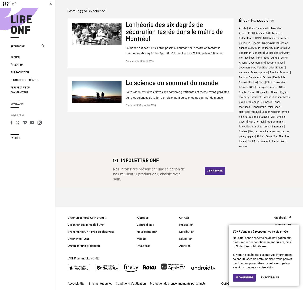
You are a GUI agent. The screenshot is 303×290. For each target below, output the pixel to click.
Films (261, 82)
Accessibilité (76, 283)
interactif (256, 97)
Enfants (280, 68)
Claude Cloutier (261, 48)
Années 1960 (246, 33)
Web (283, 141)
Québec (243, 131)
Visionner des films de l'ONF (86, 224)
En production (20, 72)
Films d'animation (276, 82)
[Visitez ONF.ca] (23, 4)
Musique (255, 112)
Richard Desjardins (267, 136)
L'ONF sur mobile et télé (83, 258)
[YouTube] (32, 123)
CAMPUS (260, 38)
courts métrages (259, 58)
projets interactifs (274, 126)
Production (186, 224)
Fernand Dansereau (250, 77)
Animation (276, 28)
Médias (141, 238)
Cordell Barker (273, 53)
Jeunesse (266, 102)
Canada (270, 38)
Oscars (243, 122)
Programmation (275, 122)
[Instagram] (40, 123)
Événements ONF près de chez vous (91, 231)
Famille (274, 72)
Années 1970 (262, 33)
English (15, 138)
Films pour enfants (267, 87)
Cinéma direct (270, 43)
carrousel (282, 38)
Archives (276, 33)
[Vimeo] (25, 123)
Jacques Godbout (272, 97)
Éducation (17, 65)
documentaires (275, 63)
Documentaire (257, 63)
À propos (143, 217)
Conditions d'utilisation (131, 283)
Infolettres (143, 246)
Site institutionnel (100, 283)
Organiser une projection (84, 246)
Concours (258, 53)
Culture (275, 58)
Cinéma (256, 43)
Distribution (186, 231)
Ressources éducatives (262, 131)
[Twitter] (17, 123)
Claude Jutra (278, 48)
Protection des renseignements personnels (178, 283)
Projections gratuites (250, 126)
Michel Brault (259, 107)
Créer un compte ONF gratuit (87, 217)
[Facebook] (11, 123)
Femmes (285, 72)
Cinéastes (244, 43)
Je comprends (244, 277)
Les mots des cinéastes (25, 80)
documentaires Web (250, 68)
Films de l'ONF (247, 87)
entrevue (244, 72)
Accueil (15, 57)
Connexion (17, 104)
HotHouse (272, 92)
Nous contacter (147, 231)
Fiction (253, 82)
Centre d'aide (145, 224)
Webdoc (243, 146)
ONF (273, 117)
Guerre (251, 92)
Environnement (259, 72)
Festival (267, 77)
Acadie (243, 28)
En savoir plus (270, 277)
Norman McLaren (270, 112)
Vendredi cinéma (270, 141)
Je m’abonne (215, 170)
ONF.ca (281, 117)
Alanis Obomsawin (258, 28)
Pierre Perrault (256, 122)
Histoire (261, 92)
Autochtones (246, 38)
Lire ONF (21, 25)
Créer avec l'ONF (79, 238)
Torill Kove (253, 141)
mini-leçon (274, 107)
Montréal (244, 112)
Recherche (18, 46)
